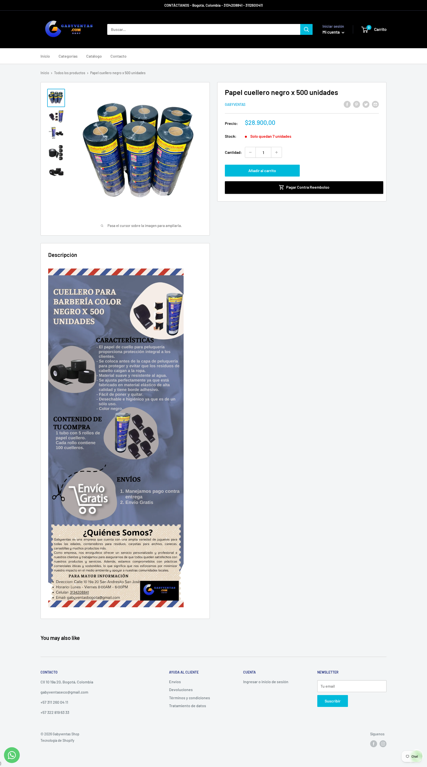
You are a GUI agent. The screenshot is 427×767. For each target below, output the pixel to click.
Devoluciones (181, 689)
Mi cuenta (331, 31)
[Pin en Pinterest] (356, 104)
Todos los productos (69, 73)
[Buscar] (306, 29)
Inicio (45, 56)
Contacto (118, 56)
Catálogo (94, 56)
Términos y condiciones (189, 697)
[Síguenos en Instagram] (383, 743)
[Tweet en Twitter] (366, 104)
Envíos (175, 681)
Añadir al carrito (262, 170)
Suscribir (333, 701)
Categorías (68, 56)
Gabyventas (235, 104)
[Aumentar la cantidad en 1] (276, 152)
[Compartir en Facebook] (347, 104)
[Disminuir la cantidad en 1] (250, 152)
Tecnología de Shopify (57, 740)
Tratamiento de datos (187, 705)
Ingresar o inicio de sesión (265, 681)
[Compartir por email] (375, 104)
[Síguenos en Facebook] (373, 743)
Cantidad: (233, 152)
